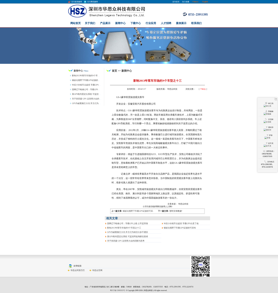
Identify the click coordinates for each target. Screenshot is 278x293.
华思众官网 (97, 270)
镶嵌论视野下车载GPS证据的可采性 (180, 228)
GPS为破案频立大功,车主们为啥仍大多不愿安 (127, 232)
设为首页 (175, 2)
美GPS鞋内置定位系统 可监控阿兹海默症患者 (127, 236)
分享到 (146, 206)
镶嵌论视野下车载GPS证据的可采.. (138, 211)
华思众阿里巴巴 (78, 270)
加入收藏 (185, 2)
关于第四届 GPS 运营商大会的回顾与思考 (126, 241)
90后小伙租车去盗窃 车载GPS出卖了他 (181, 223)
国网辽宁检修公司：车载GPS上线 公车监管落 (127, 223)
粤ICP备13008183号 (117, 290)
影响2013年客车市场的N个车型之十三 (124, 228)
